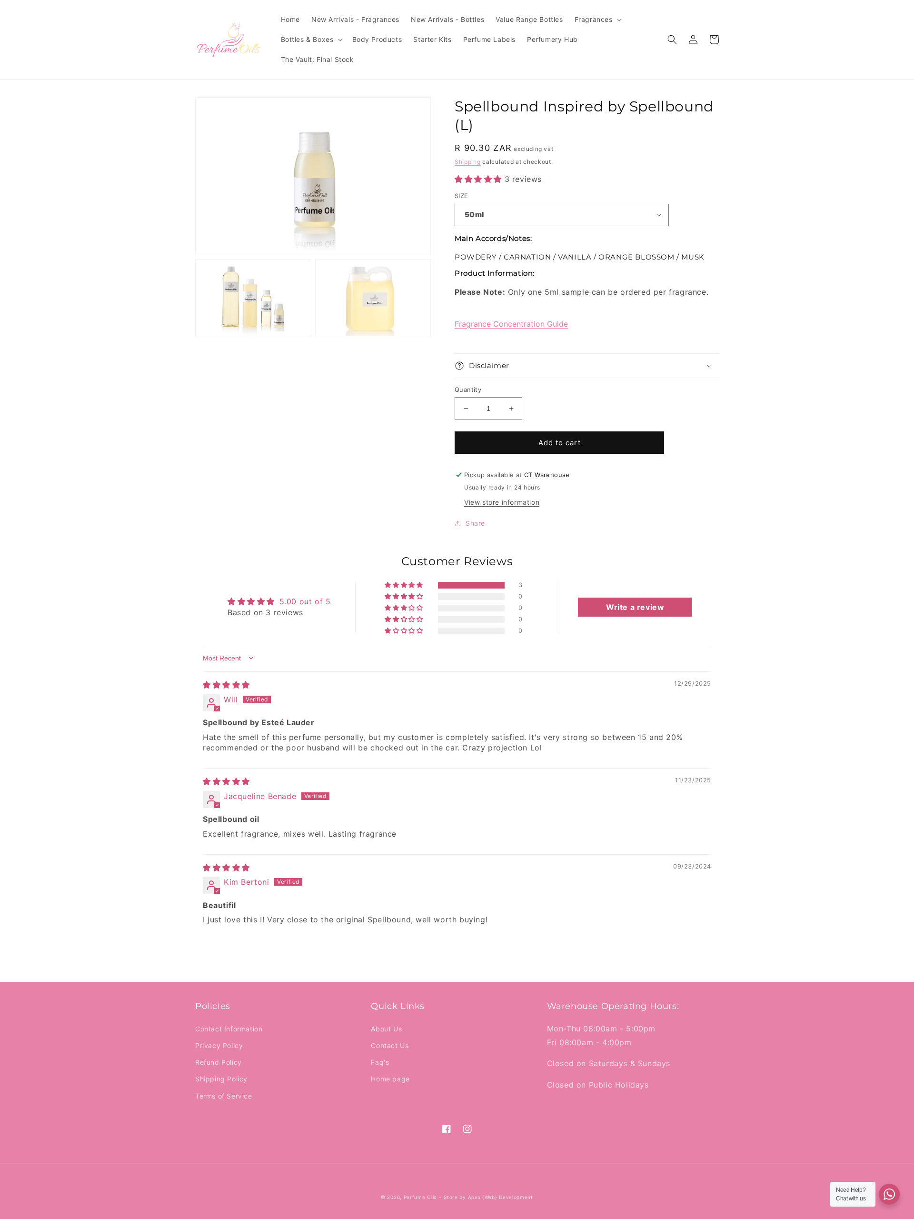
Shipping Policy (221, 1079)
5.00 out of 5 (305, 601)
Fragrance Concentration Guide (511, 324)
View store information (501, 502)
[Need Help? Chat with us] (889, 1194)
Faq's (380, 1062)
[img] (226, 684)
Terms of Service (223, 1096)
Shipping (468, 161)
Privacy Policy (219, 1045)
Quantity (468, 389)
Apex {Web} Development (500, 1197)
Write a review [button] (635, 607)
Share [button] (475, 523)
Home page (390, 1079)
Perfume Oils (420, 1197)
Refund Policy (218, 1062)
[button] (597, 20)
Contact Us (389, 1045)
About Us (386, 1029)
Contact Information (228, 1029)
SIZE (461, 196)
